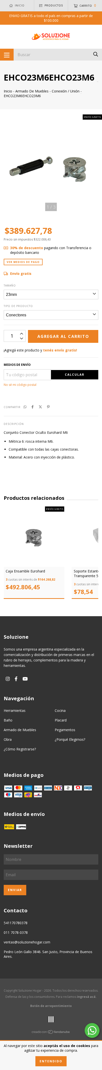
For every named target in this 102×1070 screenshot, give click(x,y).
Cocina (60, 710)
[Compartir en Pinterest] (48, 406)
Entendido (51, 1061)
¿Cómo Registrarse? (20, 749)
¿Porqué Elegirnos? (70, 739)
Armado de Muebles (20, 729)
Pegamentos (65, 729)
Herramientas (15, 710)
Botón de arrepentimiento (51, 1006)
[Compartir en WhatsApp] (25, 406)
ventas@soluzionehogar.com (27, 942)
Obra (8, 739)
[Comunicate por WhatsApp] (92, 1030)
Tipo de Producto (18, 306)
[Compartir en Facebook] (32, 406)
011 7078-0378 (16, 932)
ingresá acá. (87, 997)
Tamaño (10, 285)
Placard (61, 720)
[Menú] (7, 55)
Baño (8, 720)
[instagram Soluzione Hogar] (8, 678)
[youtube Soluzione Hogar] (25, 678)
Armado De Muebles (32, 91)
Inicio (8, 91)
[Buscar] (95, 54)
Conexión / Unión (65, 91)
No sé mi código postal (20, 385)
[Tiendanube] (51, 1032)
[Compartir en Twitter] (40, 406)
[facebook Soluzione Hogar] (16, 678)
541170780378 (15, 922)
